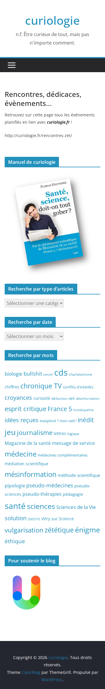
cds (61, 372)
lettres (60, 433)
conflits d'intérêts (78, 387)
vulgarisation (24, 529)
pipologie (15, 485)
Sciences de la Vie (76, 507)
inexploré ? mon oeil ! (58, 420)
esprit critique (25, 408)
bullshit (33, 373)
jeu (10, 432)
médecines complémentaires (63, 455)
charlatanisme (80, 374)
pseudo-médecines (49, 485)
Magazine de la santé (28, 443)
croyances (18, 397)
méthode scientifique (79, 475)
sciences (41, 506)
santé (15, 505)
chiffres (12, 387)
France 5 (60, 409)
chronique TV (41, 385)
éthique (15, 541)
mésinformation (31, 474)
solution (16, 518)
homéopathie (83, 410)
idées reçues (21, 420)
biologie (13, 373)
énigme (87, 529)
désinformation (87, 399)
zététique (59, 529)
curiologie (52, 20)
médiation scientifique (26, 463)
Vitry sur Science (57, 518)
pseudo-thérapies (42, 494)
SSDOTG (34, 519)
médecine (20, 454)
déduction (59, 398)
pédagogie (73, 494)
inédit (86, 420)
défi (72, 398)
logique (73, 433)
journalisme (34, 432)
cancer (48, 374)
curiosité (41, 398)
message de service (73, 443)
